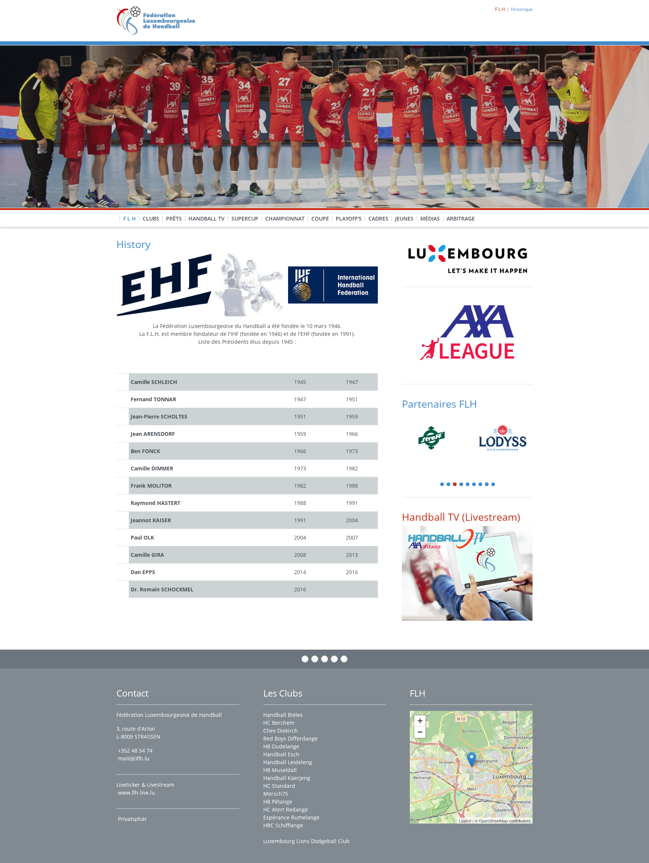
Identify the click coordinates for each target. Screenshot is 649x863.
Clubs (151, 218)
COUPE (320, 218)
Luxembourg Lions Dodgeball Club (306, 841)
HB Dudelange (281, 746)
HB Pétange (277, 801)
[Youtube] (334, 659)
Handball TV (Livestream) (461, 517)
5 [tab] (467, 485)
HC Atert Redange (285, 809)
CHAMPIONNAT (285, 218)
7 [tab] (480, 485)
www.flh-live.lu (136, 792)
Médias (430, 218)
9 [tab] (493, 485)
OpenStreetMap (493, 821)
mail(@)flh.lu (133, 758)
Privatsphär (133, 818)
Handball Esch (281, 754)
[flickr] (344, 659)
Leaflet (465, 821)
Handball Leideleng (287, 762)
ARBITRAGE (461, 218)
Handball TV (207, 218)
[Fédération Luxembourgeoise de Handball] (471, 759)
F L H (129, 218)
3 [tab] (455, 485)
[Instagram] (314, 659)
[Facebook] (305, 659)
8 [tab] (487, 485)
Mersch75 (275, 793)
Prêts (174, 218)
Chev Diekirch (280, 730)
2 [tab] (448, 485)
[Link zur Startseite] (158, 20)
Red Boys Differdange (290, 738)
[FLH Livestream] (467, 573)
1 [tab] (442, 485)
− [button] (420, 732)
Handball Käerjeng (286, 777)
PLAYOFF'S (349, 218)
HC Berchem (278, 722)
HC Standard (279, 785)
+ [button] (420, 720)
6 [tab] (474, 485)
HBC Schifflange (283, 825)
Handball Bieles (283, 714)
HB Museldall (280, 770)
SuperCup (244, 218)
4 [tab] (461, 485)
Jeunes (404, 218)
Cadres (378, 218)
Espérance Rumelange (291, 817)
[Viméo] (324, 659)
